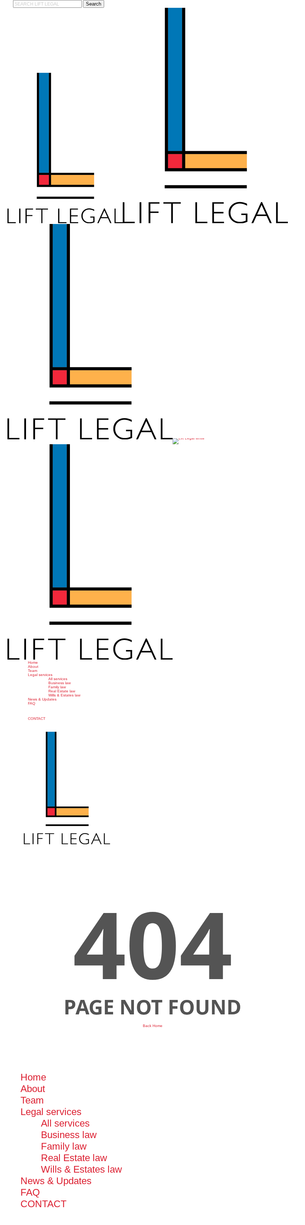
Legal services (50, 1111)
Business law (69, 1134)
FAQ (30, 1192)
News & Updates (56, 1180)
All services (65, 1123)
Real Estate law (74, 1157)
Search (93, 4)
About (32, 1088)
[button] (1, 1223)
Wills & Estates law (81, 1169)
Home (33, 1077)
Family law (64, 1146)
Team (32, 1100)
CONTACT (43, 1203)
